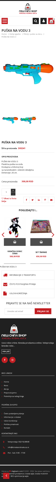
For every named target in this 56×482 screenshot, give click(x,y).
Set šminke (41, 252)
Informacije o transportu (22, 275)
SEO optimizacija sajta (19, 476)
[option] (15, 240)
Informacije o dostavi (12, 417)
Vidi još (5, 351)
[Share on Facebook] (26, 200)
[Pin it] (39, 200)
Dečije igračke (15, 34)
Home (4, 34)
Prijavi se (43, 311)
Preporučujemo (10, 393)
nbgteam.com (17, 471)
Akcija (6, 389)
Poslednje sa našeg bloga (14, 396)
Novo (6, 385)
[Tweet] (33, 200)
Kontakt (7, 428)
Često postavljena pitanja (22, 284)
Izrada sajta (29, 474)
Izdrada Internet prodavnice (13, 474)
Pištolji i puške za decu (32, 34)
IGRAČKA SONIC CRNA (14, 252)
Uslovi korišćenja (18, 293)
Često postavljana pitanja (14, 413)
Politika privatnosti (11, 424)
